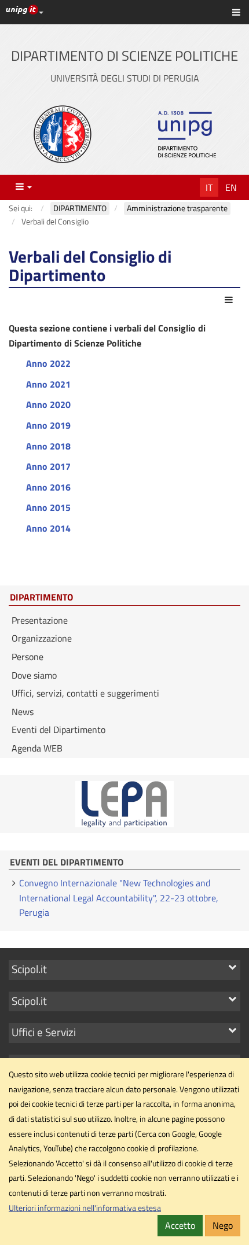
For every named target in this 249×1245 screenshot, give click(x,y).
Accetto (180, 1225)
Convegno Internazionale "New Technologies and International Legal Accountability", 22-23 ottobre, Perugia (118, 897)
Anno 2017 (48, 466)
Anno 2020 (48, 404)
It (209, 187)
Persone (27, 657)
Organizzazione (42, 638)
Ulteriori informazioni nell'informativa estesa (85, 1208)
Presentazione (40, 620)
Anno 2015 (48, 507)
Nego (223, 1225)
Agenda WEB (37, 748)
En (231, 187)
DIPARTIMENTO (41, 597)
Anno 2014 (48, 528)
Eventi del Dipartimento (58, 729)
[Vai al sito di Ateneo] (62, 134)
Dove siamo (34, 675)
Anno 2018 (48, 446)
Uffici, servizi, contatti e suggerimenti (85, 693)
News (23, 712)
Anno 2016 (48, 487)
